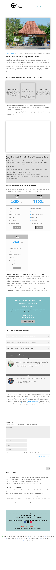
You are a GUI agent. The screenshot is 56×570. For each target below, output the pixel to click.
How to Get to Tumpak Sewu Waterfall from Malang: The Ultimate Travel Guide (24, 483)
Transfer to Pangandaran (24, 398)
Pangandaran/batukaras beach (18, 309)
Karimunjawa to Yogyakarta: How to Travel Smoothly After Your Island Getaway (24, 475)
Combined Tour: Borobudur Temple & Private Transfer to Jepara (28, 493)
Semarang (28, 309)
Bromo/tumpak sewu (40, 311)
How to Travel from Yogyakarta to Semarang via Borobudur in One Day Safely (23, 479)
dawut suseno (9, 489)
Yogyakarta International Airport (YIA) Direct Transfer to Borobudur (29, 502)
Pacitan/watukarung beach (38, 309)
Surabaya (28, 312)
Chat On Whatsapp (28, 321)
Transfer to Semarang (32, 401)
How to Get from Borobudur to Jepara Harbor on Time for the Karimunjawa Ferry (24, 481)
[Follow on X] (28, 522)
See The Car (17, 227)
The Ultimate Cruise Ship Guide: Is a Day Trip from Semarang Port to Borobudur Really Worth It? (28, 477)
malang (23, 311)
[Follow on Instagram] (31, 522)
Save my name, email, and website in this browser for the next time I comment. (25, 452)
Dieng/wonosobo (30, 311)
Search (48, 468)
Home (7, 53)
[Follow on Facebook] (25, 522)
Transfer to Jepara (25, 403)
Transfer (12, 53)
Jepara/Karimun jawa (15, 311)
